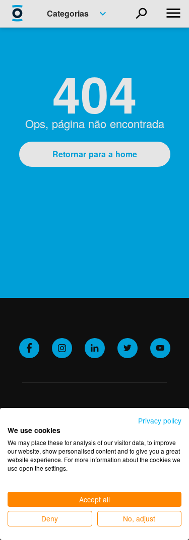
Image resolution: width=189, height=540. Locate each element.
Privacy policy (159, 420)
